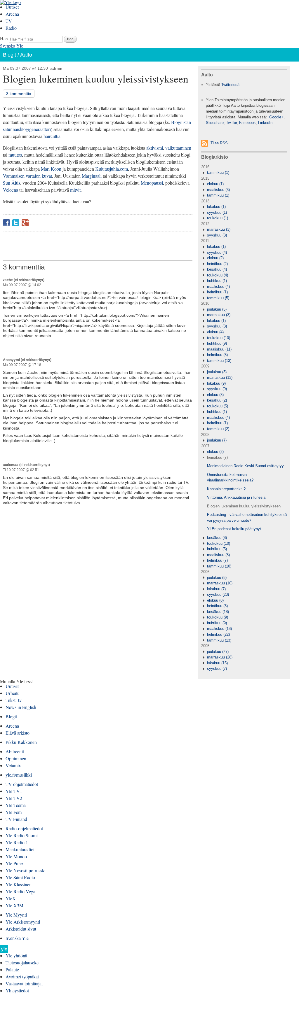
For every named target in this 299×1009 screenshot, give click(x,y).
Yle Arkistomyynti (23, 922)
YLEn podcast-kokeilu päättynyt (234, 529)
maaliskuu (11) (219, 349)
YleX (11, 898)
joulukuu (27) (218, 651)
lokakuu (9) (216, 383)
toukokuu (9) (217, 617)
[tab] (244, 173)
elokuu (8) (215, 600)
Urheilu (13, 693)
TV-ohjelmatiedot (22, 784)
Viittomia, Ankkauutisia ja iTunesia (236, 497)
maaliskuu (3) (218, 190)
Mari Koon (51, 169)
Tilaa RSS (219, 143)
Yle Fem (14, 812)
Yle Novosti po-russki (26, 870)
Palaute (12, 969)
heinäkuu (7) (217, 457)
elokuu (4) (215, 332)
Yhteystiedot (17, 990)
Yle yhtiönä (16, 955)
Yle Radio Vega (20, 891)
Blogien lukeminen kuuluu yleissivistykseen (244, 506)
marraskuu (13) (219, 377)
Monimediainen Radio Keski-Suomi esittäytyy (245, 466)
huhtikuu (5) (217, 549)
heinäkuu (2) (217, 264)
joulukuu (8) (217, 577)
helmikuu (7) (217, 560)
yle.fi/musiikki (19, 775)
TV (9, 21)
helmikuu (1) (217, 292)
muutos (15, 155)
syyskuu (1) (217, 212)
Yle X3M (14, 905)
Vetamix (13, 765)
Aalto (26, 55)
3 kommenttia (18, 93)
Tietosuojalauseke (22, 962)
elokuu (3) (215, 395)
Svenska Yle (11, 46)
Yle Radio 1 (17, 842)
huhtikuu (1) (217, 280)
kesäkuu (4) (217, 269)
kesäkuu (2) (217, 400)
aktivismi (154, 148)
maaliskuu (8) (218, 555)
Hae (4, 38)
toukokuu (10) (218, 338)
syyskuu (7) (217, 668)
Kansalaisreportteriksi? (226, 489)
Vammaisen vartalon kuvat (27, 176)
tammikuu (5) (218, 298)
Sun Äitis (11, 183)
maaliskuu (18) (219, 628)
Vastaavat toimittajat (24, 983)
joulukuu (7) (217, 440)
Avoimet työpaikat (22, 976)
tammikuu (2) (218, 429)
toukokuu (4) (217, 275)
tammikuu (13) (219, 360)
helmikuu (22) (218, 634)
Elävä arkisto (17, 733)
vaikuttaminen (178, 148)
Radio (11, 28)
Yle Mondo (16, 856)
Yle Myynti (16, 915)
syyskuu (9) (217, 389)
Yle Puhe (14, 863)
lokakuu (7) (216, 589)
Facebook (6, 222)
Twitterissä (230, 85)
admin (56, 68)
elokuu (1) (215, 184)
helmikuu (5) (217, 355)
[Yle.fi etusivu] (4, 951)
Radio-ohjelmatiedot (24, 828)
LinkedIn (265, 122)
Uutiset (12, 7)
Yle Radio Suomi (22, 835)
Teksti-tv (14, 700)
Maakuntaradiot (20, 849)
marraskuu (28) (219, 657)
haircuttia (52, 136)
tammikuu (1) (218, 172)
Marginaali (92, 176)
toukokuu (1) (217, 218)
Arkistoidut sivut (21, 929)
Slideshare (215, 122)
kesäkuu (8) (217, 537)
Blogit (9, 55)
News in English (21, 707)
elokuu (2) (215, 258)
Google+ (25, 222)
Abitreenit (15, 751)
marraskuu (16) (219, 583)
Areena (12, 14)
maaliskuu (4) (218, 286)
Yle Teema (16, 805)
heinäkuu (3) (217, 606)
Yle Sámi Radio (20, 877)
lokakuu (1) (216, 206)
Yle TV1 (14, 791)
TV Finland (16, 819)
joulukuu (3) (217, 372)
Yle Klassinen (19, 884)
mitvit (75, 190)
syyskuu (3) (217, 235)
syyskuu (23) (218, 594)
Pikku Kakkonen (21, 742)
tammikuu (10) (219, 566)
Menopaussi (152, 183)
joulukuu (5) (217, 309)
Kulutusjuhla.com (111, 169)
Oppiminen (16, 758)
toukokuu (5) (217, 406)
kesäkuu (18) (218, 611)
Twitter (15, 222)
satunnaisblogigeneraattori (27, 129)
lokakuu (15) (217, 663)
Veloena (10, 190)
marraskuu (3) (218, 229)
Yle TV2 (14, 798)
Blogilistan (181, 122)
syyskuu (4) (217, 252)
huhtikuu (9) (217, 343)
